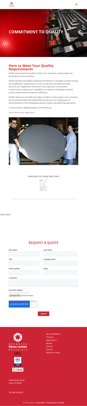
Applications (51, 340)
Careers (49, 346)
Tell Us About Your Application (22, 112)
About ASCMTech (53, 334)
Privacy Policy (40, 403)
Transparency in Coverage (55, 403)
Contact (49, 349)
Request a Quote (53, 352)
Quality (49, 343)
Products (50, 337)
